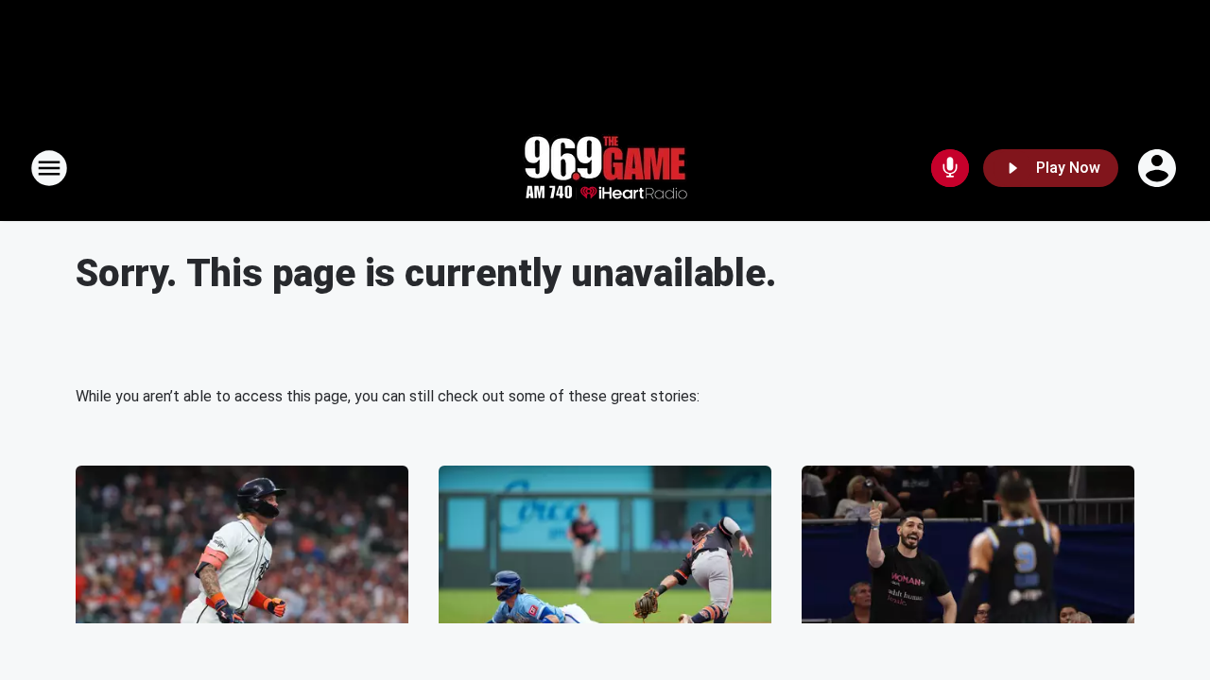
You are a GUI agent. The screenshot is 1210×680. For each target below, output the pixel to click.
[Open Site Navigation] (49, 168)
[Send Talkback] (950, 168)
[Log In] (1159, 168)
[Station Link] (605, 168)
